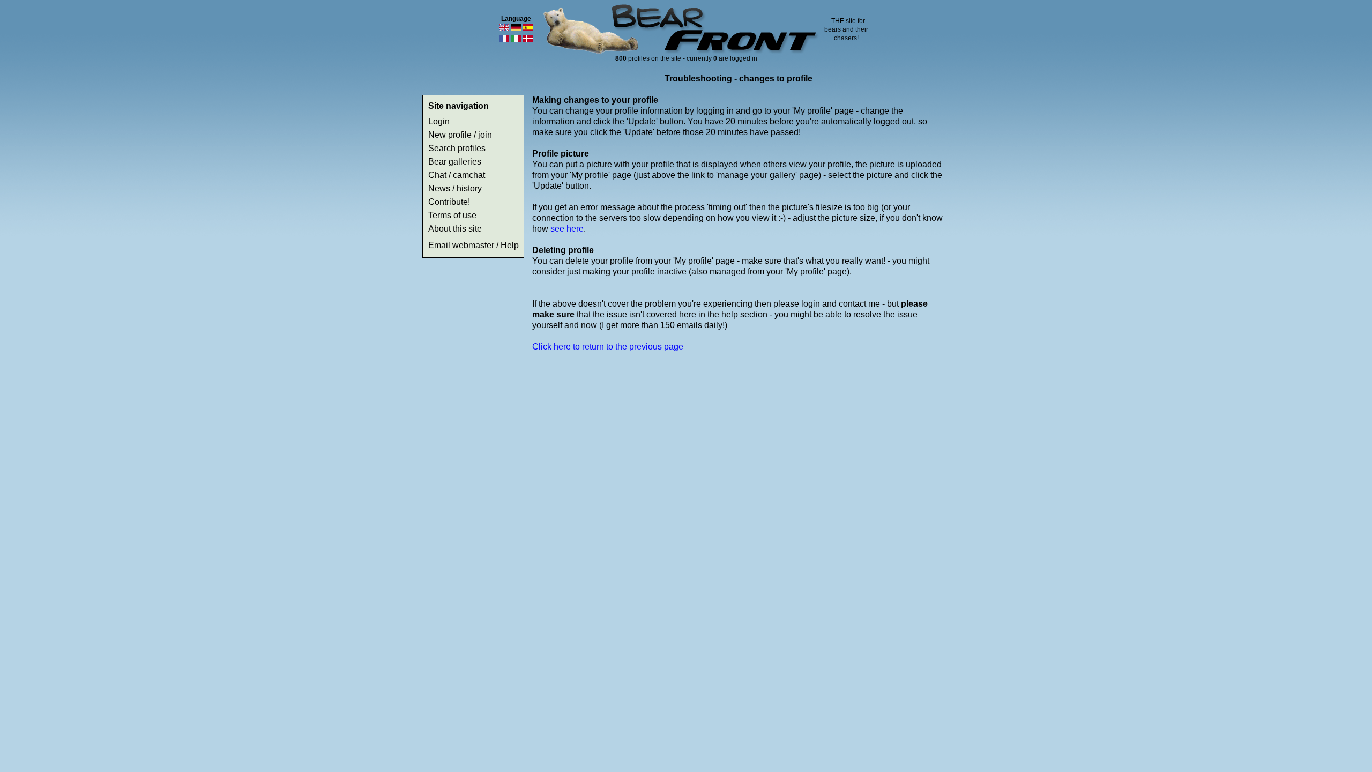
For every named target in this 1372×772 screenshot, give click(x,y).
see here (567, 228)
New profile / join (460, 134)
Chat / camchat (456, 175)
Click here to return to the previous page (607, 346)
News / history (455, 188)
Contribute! (449, 201)
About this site (455, 228)
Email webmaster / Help (473, 245)
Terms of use (452, 215)
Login (439, 121)
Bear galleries (454, 161)
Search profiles (457, 148)
